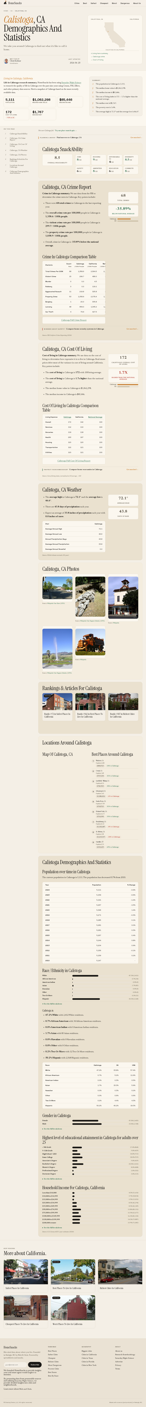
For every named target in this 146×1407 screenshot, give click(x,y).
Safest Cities (53, 1355)
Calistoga (67, 417)
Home (6, 11)
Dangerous (125, 3)
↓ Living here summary (99, 53)
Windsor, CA (99, 760)
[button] (90, 137)
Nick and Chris (25, 1389)
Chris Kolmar (15, 61)
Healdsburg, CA (101, 821)
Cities (76, 3)
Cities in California (89, 1355)
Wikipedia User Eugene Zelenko (90, 621)
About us (118, 1351)
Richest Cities (53, 1362)
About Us (137, 3)
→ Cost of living (97, 60)
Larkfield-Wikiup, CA (102, 781)
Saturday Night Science (71, 83)
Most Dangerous (54, 1365)
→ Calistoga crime (98, 57)
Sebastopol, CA (101, 791)
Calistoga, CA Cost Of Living (67, 349)
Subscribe (35, 1365)
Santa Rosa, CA (101, 801)
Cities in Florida (88, 1362)
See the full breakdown (53, 1004)
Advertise (119, 1362)
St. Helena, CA (100, 831)
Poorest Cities (53, 1369)
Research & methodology (125, 1355)
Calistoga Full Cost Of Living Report (73, 461)
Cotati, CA (99, 770)
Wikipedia (116, 623)
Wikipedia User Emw (53, 603)
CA (11, 11)
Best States (52, 1372)
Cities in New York (89, 1365)
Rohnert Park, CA (101, 811)
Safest (93, 3)
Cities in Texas (87, 1358)
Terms (117, 1369)
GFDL (63, 603)
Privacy (118, 1365)
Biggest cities (87, 1351)
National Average (95, 417)
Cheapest (104, 3)
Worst (114, 3)
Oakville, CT (99, 842)
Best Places (52, 1351)
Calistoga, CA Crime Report (66, 187)
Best (85, 3)
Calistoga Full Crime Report (74, 320)
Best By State (53, 1376)
